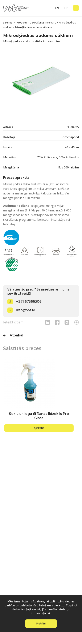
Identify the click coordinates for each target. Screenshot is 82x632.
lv (57, 8)
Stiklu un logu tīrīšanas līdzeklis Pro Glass (39, 416)
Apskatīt (39, 428)
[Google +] (76, 322)
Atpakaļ (16, 335)
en (66, 8)
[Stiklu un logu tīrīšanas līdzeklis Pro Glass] (39, 382)
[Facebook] (57, 322)
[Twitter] (67, 322)
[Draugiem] (47, 322)
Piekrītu (41, 623)
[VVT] (16, 8)
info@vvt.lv (25, 310)
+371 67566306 (28, 302)
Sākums (8, 22)
